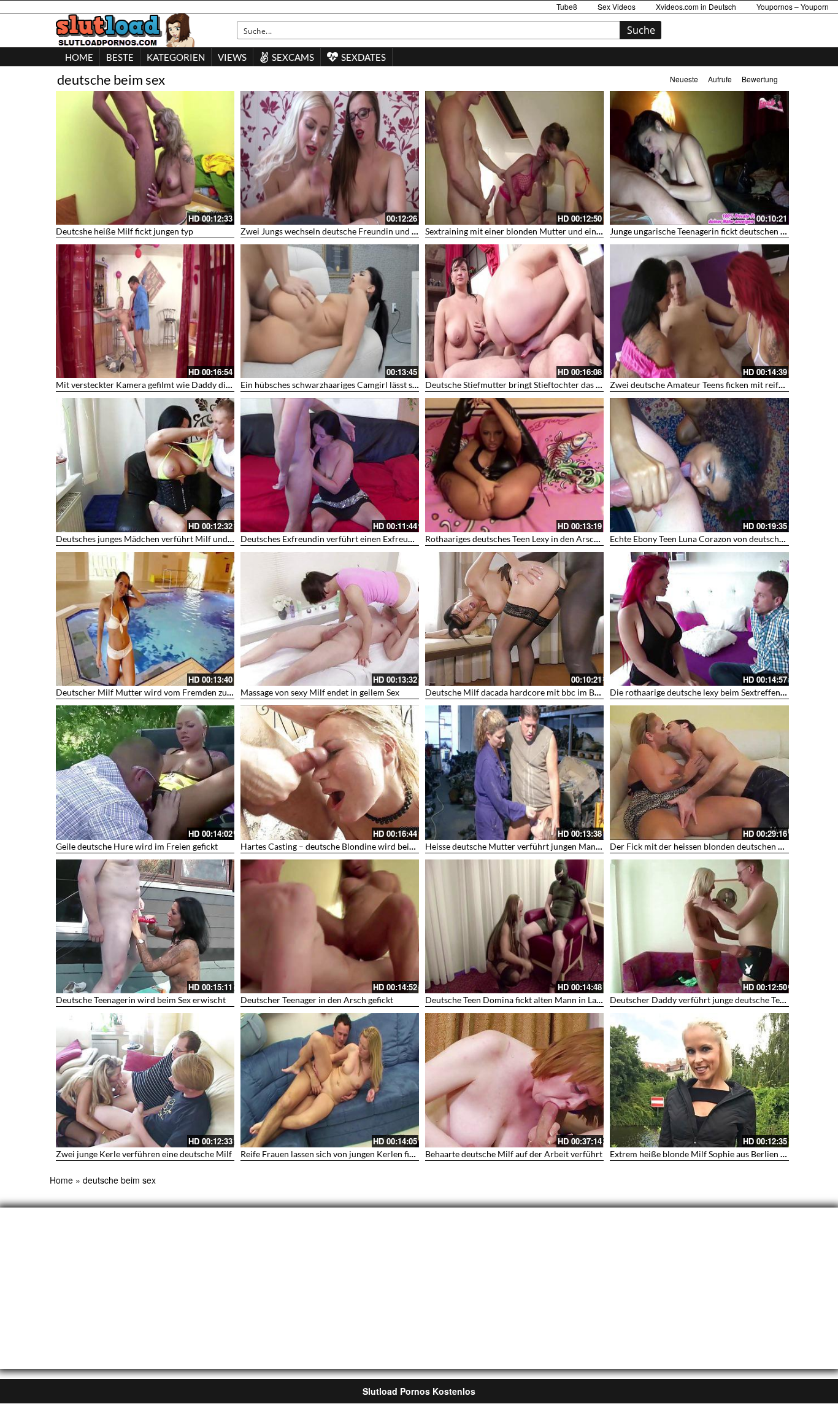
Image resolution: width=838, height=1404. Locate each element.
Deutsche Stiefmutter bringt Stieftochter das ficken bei (528, 384)
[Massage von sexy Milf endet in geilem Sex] (329, 619)
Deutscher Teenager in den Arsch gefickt (316, 1000)
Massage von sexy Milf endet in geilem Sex (319, 692)
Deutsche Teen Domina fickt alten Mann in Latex (516, 1000)
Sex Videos (617, 6)
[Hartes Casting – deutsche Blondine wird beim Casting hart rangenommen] (329, 772)
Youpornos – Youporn (792, 6)
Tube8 (566, 6)
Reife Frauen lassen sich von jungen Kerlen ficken (333, 1154)
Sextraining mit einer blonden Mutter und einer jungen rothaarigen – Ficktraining (579, 231)
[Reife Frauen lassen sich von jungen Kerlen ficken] (329, 1080)
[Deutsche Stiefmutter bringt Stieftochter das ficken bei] (514, 311)
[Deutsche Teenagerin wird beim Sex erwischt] (145, 926)
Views (232, 57)
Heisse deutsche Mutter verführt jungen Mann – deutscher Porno (549, 846)
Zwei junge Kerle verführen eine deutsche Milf (144, 1154)
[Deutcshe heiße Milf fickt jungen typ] (145, 158)
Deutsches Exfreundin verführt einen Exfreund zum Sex (345, 538)
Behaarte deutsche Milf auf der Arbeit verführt (513, 1154)
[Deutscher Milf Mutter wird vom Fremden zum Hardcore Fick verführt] (145, 619)
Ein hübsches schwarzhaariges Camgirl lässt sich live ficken (352, 384)
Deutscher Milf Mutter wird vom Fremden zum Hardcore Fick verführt (190, 692)
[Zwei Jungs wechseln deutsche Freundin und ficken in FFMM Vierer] (329, 158)
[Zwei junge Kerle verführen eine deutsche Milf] (145, 1080)
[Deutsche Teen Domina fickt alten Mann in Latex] (514, 926)
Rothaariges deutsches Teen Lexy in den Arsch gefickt (525, 538)
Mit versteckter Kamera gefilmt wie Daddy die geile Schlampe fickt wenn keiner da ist (216, 384)
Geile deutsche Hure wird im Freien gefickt (137, 846)
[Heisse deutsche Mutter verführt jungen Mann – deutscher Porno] (514, 772)
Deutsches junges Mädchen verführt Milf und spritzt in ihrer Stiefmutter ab (198, 538)
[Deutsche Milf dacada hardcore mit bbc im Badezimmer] (514, 619)
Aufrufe (720, 79)
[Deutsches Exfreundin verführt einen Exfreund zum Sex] (329, 465)
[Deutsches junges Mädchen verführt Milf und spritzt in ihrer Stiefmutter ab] (145, 465)
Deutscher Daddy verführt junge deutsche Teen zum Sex (715, 1000)
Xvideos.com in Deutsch (696, 6)
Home (61, 1180)
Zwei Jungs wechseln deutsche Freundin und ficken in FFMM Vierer (369, 231)
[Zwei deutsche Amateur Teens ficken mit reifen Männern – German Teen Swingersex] (699, 311)
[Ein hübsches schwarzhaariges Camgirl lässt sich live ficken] (329, 311)
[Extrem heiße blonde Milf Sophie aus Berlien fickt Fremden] (699, 1080)
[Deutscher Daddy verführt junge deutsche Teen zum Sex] (699, 926)
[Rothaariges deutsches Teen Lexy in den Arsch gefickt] (514, 465)
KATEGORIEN (176, 57)
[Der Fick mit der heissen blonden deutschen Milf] (699, 772)
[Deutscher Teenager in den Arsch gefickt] (329, 926)
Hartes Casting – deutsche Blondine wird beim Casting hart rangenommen (381, 846)
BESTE (120, 57)
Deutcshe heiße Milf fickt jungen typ (124, 231)
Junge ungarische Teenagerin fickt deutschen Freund (709, 231)
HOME (79, 57)
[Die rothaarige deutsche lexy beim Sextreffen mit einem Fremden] (699, 619)
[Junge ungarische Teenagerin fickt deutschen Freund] (699, 158)
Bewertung (760, 79)
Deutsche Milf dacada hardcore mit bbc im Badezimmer (531, 692)
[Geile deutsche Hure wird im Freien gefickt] (145, 772)
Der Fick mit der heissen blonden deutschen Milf (702, 846)
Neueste (684, 79)
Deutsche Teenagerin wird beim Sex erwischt (141, 1000)
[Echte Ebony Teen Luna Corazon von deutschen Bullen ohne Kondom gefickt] (699, 465)
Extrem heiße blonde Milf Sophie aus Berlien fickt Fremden (721, 1154)
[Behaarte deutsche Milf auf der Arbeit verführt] (514, 1080)
